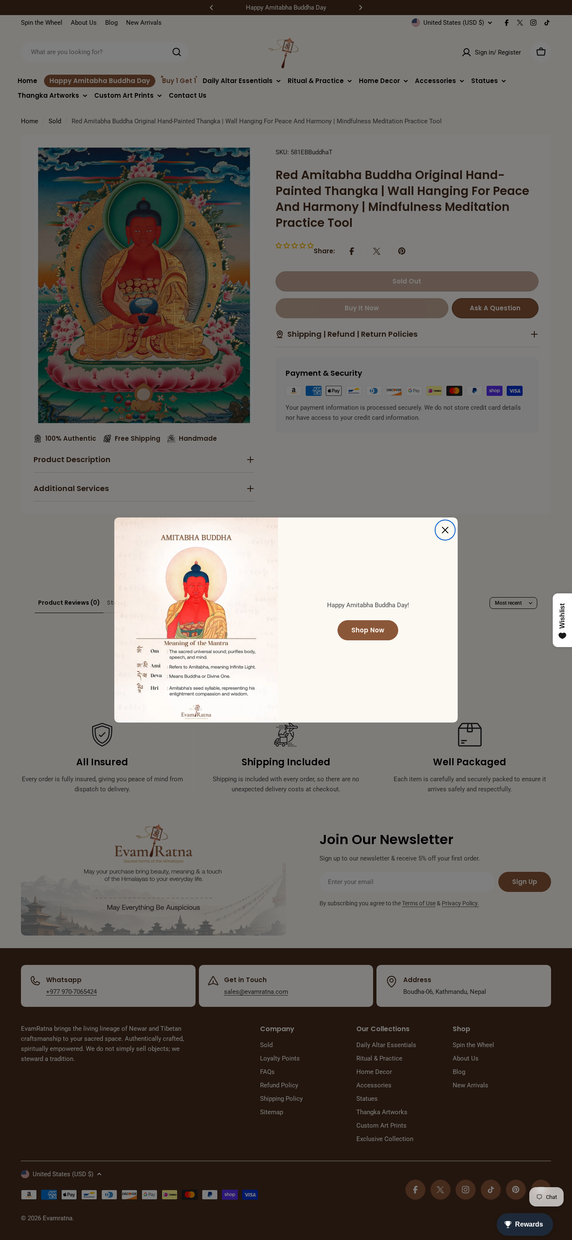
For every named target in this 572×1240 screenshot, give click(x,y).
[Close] (445, 530)
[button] (161, 1161)
